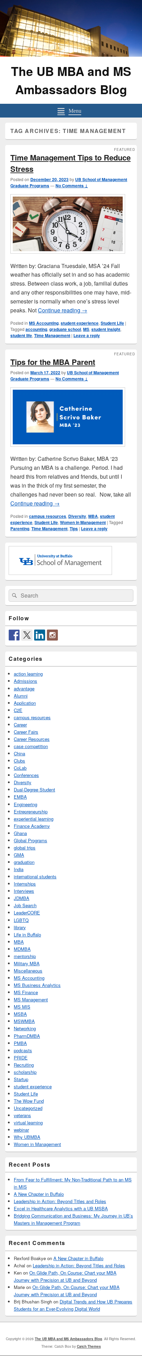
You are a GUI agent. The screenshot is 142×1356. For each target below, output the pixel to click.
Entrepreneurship (31, 811)
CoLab (20, 768)
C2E (18, 710)
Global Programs (30, 840)
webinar (21, 1129)
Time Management (52, 335)
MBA (93, 516)
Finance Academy (32, 826)
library (20, 927)
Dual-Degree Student (34, 789)
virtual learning (28, 1122)
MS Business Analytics (37, 985)
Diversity (77, 516)
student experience (80, 323)
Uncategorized (28, 1108)
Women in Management (83, 522)
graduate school (65, 329)
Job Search (25, 905)
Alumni (21, 695)
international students (35, 876)
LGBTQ (21, 920)
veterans (22, 1115)
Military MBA (27, 963)
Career (20, 724)
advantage (24, 688)
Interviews (24, 891)
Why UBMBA (27, 1137)
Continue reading (62, 310)
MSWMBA (24, 1021)
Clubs (19, 760)
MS (86, 329)
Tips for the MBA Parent (52, 361)
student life (21, 335)
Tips (74, 528)
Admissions (25, 681)
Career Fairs (26, 732)
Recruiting (24, 1065)
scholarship (25, 1072)
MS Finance (26, 992)
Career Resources (32, 739)
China (19, 753)
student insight (105, 329)
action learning (28, 673)
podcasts (23, 1050)
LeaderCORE (27, 912)
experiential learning (33, 818)
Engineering (25, 804)
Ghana (20, 833)
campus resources (47, 516)
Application (25, 703)
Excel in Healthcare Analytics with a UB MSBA (61, 1208)
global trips (25, 847)
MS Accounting (44, 323)
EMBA (20, 796)
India (18, 869)
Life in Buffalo (27, 934)
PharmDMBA (27, 1036)
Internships (25, 883)
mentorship (25, 956)
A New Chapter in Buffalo (39, 1194)
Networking (25, 1028)
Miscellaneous (28, 970)
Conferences (26, 775)
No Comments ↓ (71, 185)
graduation (24, 862)
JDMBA (21, 898)
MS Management (31, 999)
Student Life (112, 323)
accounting (36, 329)
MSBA (20, 1014)
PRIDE (21, 1057)
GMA (19, 855)
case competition (31, 746)
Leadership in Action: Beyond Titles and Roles (60, 1201)
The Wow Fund (29, 1101)
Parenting (19, 528)
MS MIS (22, 1006)
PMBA (20, 1043)
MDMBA (22, 949)
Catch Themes (89, 1346)
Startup (21, 1079)
